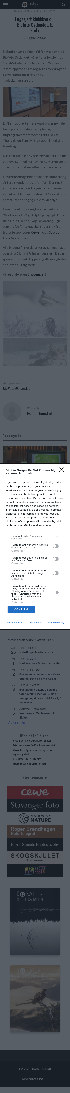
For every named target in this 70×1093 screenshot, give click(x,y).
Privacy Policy (56, 622)
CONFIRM (21, 609)
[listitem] (35, 537)
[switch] (56, 546)
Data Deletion (14, 622)
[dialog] (35, 546)
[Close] (62, 470)
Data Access (35, 622)
